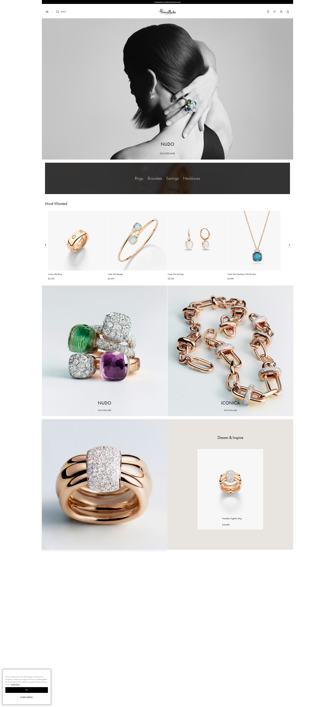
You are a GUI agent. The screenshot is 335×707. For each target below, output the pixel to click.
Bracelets (155, 178)
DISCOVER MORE (167, 153)
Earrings (172, 178)
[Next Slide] (289, 245)
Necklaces (191, 178)
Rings (139, 178)
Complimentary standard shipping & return (167, 2)
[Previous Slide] (45, 245)
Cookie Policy (15, 684)
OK (26, 690)
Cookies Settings (26, 697)
